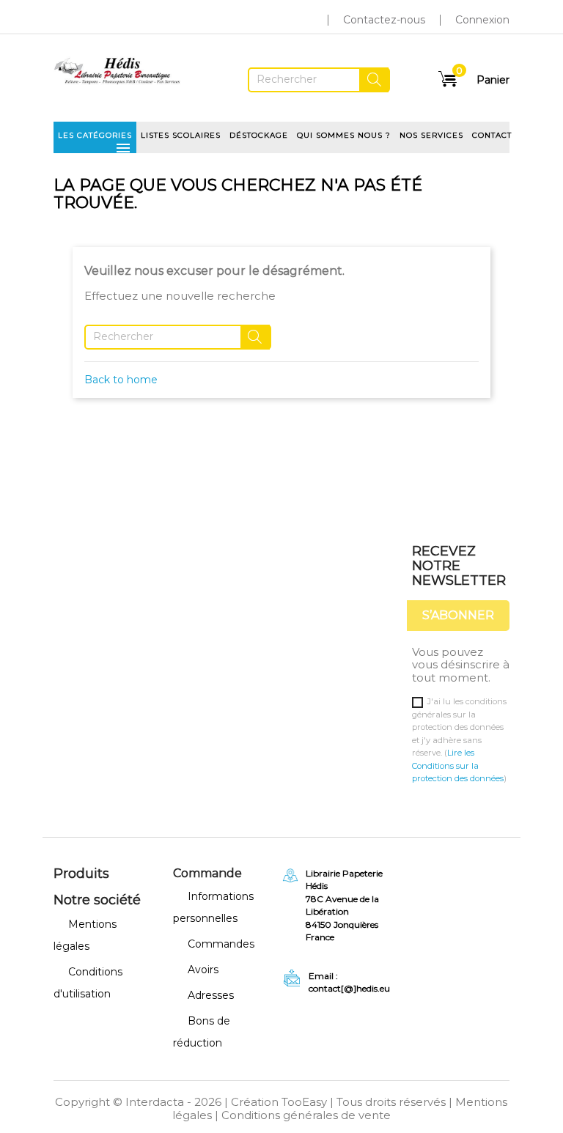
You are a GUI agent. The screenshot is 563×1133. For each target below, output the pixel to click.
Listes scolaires (181, 135)
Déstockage (258, 135)
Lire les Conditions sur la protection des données (458, 765)
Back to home (121, 379)
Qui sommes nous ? (344, 135)
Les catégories (95, 140)
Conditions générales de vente (306, 1115)
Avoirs (203, 969)
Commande (207, 873)
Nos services (431, 135)
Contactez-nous (384, 19)
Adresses (211, 995)
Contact (492, 135)
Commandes (221, 944)
